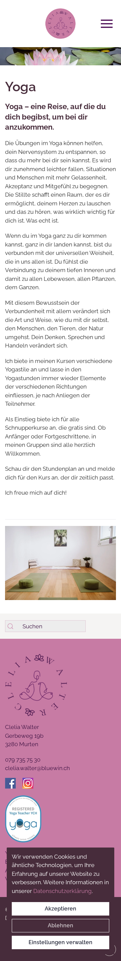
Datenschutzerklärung (62, 891)
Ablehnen (60, 925)
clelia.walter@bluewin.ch (37, 768)
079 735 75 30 (22, 759)
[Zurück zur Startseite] (60, 23)
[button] (108, 23)
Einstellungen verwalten (60, 942)
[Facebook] (14, 783)
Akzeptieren (60, 908)
